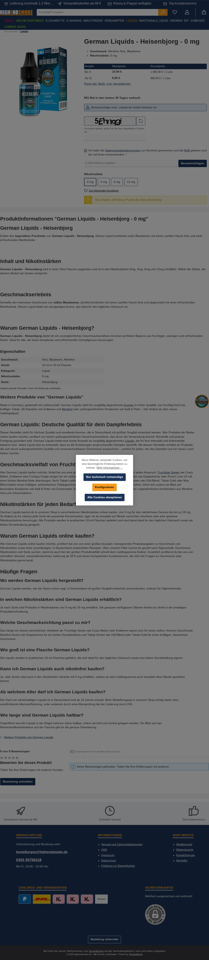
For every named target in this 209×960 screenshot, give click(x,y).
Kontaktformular (185, 855)
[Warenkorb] (204, 12)
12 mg (131, 181)
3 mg (103, 181)
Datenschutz (108, 860)
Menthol (67, 409)
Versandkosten (96, 951)
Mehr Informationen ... (110, 467)
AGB (187, 150)
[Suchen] (163, 12)
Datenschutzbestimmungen (122, 150)
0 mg (90, 181)
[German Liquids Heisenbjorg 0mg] (43, 81)
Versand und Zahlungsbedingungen (121, 844)
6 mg (117, 181)
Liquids (129, 440)
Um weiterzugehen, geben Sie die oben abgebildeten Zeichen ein (114, 130)
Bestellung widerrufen (104, 939)
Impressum (108, 855)
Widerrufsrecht (184, 849)
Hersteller (181, 860)
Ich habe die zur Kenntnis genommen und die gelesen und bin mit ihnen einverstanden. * (147, 152)
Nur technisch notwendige (104, 476)
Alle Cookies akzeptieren (104, 497)
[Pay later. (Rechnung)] (87, 899)
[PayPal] (25, 899)
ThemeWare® (136, 954)
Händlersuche (184, 844)
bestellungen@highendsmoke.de (42, 852)
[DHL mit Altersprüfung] (42, 899)
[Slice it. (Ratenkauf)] (59, 899)
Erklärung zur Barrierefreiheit (118, 866)
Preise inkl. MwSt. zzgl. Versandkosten (107, 83)
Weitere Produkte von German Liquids (28, 737)
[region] (43, 81)
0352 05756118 (28, 860)
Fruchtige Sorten (168, 472)
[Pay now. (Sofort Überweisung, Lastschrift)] (73, 899)
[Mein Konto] (187, 12)
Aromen (129, 405)
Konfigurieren (104, 487)
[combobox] (97, 12)
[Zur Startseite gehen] (16, 12)
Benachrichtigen (192, 163)
